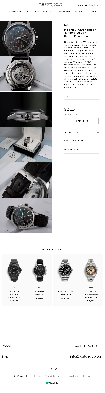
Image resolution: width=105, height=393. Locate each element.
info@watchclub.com (86, 356)
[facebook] (50, 368)
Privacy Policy (73, 376)
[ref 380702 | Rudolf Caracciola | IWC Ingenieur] (26, 38)
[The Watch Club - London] (37, 5)
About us (47, 12)
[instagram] (54, 368)
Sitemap (87, 376)
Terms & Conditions (54, 376)
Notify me (79, 121)
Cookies (37, 376)
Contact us (79, 12)
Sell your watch (63, 12)
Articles (92, 12)
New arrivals (15, 12)
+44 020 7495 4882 (88, 346)
